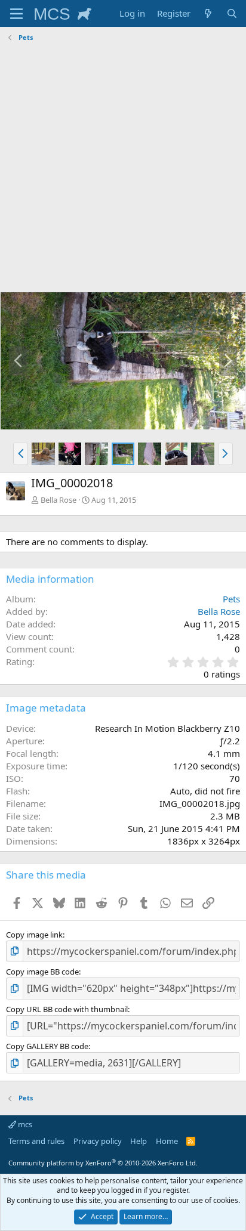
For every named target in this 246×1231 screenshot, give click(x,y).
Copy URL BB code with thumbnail (67, 1009)
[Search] (232, 13)
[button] (20, 454)
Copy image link (34, 934)
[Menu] (16, 14)
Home (167, 1141)
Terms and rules (36, 1141)
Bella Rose (58, 499)
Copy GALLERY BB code (47, 1046)
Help (138, 1141)
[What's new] (208, 13)
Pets (231, 599)
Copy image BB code (42, 971)
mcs (24, 1124)
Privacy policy (97, 1141)
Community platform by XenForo (103, 1162)
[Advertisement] (123, 169)
